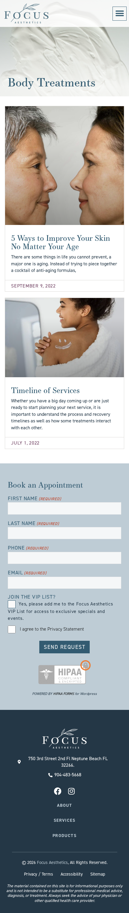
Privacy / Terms (38, 874)
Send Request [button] (64, 647)
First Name (34, 499)
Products (64, 836)
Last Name (33, 524)
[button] (119, 14)
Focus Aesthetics (52, 862)
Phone (28, 548)
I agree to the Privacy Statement (52, 629)
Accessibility (72, 874)
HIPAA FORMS (63, 693)
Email (27, 573)
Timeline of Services (45, 390)
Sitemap (97, 874)
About (64, 805)
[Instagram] (71, 791)
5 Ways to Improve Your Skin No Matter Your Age (60, 242)
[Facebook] (58, 791)
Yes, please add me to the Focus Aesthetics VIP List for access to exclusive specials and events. (60, 611)
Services (65, 820)
